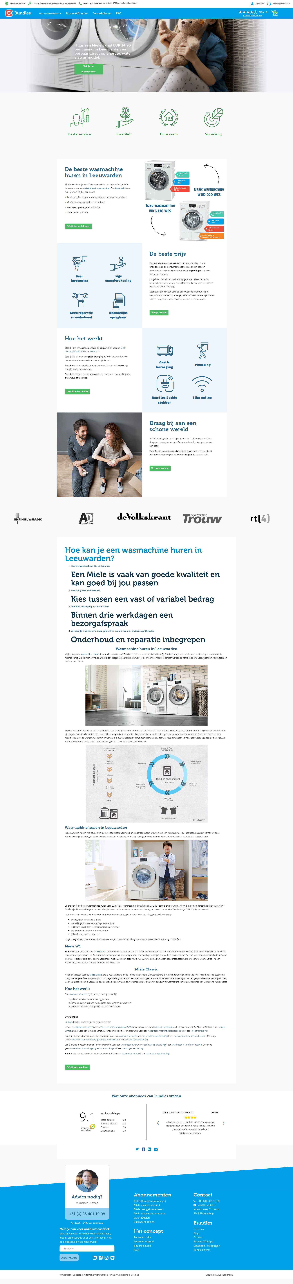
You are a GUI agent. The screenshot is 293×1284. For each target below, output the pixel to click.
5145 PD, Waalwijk (204, 1213)
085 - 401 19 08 (91, 3)
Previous (157, 1122)
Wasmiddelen (142, 1217)
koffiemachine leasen (163, 1027)
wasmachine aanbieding (136, 1039)
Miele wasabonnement (147, 1205)
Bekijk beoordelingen (78, 226)
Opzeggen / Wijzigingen (207, 1245)
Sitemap (135, 1274)
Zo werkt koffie (142, 1237)
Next (223, 1122)
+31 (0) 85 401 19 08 (87, 1214)
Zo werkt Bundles (77, 13)
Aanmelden (69, 1257)
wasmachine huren (89, 654)
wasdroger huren (129, 1044)
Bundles (69, 1021)
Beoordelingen (102, 13)
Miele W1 (119, 188)
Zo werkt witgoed (144, 1241)
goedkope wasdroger (105, 1048)
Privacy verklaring (119, 1274)
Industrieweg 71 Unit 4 (206, 1209)
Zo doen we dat (160, 468)
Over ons (199, 1229)
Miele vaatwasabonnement (149, 1213)
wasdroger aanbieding (132, 1048)
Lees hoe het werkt (77, 391)
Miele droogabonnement (148, 1209)
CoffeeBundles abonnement (150, 1201)
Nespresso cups (176, 1030)
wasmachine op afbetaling (155, 1036)
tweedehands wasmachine (83, 1039)
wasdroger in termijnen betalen (187, 1044)
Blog (196, 1233)
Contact (198, 1237)
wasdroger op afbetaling (154, 1044)
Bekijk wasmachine (77, 1067)
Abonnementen (49, 13)
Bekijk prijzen (159, 312)
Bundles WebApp (203, 1241)
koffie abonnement (83, 1027)
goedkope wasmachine (107, 1039)
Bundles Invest (202, 1250)
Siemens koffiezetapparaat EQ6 (116, 1027)
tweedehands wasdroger (82, 1048)
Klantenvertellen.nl (252, 15)
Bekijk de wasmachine (88, 69)
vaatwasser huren (130, 1053)
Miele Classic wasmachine (96, 188)
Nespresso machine (157, 1030)
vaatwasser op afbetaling (157, 1053)
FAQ (118, 13)
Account (259, 3)
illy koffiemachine (199, 1030)
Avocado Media (225, 1274)
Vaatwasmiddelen (144, 1221)
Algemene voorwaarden (96, 1274)
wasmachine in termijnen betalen (189, 1036)
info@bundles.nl (206, 1205)
